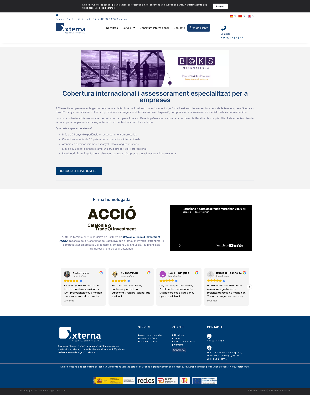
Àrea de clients (199, 27)
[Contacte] (224, 28)
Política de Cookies (257, 390)
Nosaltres (112, 27)
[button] (128, 28)
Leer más (110, 7)
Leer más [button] (165, 300)
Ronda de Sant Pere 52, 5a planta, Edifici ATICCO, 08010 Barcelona (91, 19)
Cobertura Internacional (154, 27)
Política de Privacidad (279, 390)
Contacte (179, 27)
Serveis (127, 27)
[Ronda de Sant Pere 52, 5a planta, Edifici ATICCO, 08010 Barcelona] (57, 15)
